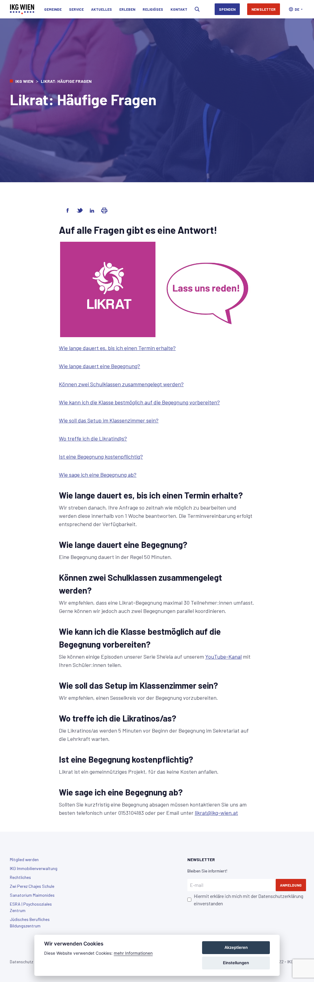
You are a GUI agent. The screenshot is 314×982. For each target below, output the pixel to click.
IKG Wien (24, 81)
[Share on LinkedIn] (92, 210)
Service (76, 9)
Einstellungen (236, 962)
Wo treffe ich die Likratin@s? (93, 438)
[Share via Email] (104, 210)
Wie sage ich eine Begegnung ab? (97, 474)
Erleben (127, 9)
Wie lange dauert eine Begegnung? (99, 366)
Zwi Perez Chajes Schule (32, 886)
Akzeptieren (236, 947)
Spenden (227, 9)
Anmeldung (291, 885)
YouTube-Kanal (223, 656)
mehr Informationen (133, 953)
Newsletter (263, 9)
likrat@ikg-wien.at (216, 812)
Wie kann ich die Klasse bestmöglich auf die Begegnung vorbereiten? (139, 402)
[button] (295, 9)
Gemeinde (53, 9)
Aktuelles (101, 9)
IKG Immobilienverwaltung (33, 868)
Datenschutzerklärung (280, 896)
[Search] (197, 9)
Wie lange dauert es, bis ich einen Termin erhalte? (117, 348)
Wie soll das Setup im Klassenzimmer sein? (109, 420)
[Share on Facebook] (67, 210)
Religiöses (153, 9)
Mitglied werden (24, 859)
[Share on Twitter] (79, 210)
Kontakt (178, 9)
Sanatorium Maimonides (32, 895)
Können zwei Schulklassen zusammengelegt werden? (121, 384)
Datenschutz (21, 961)
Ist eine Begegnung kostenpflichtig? (101, 456)
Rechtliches (20, 877)
